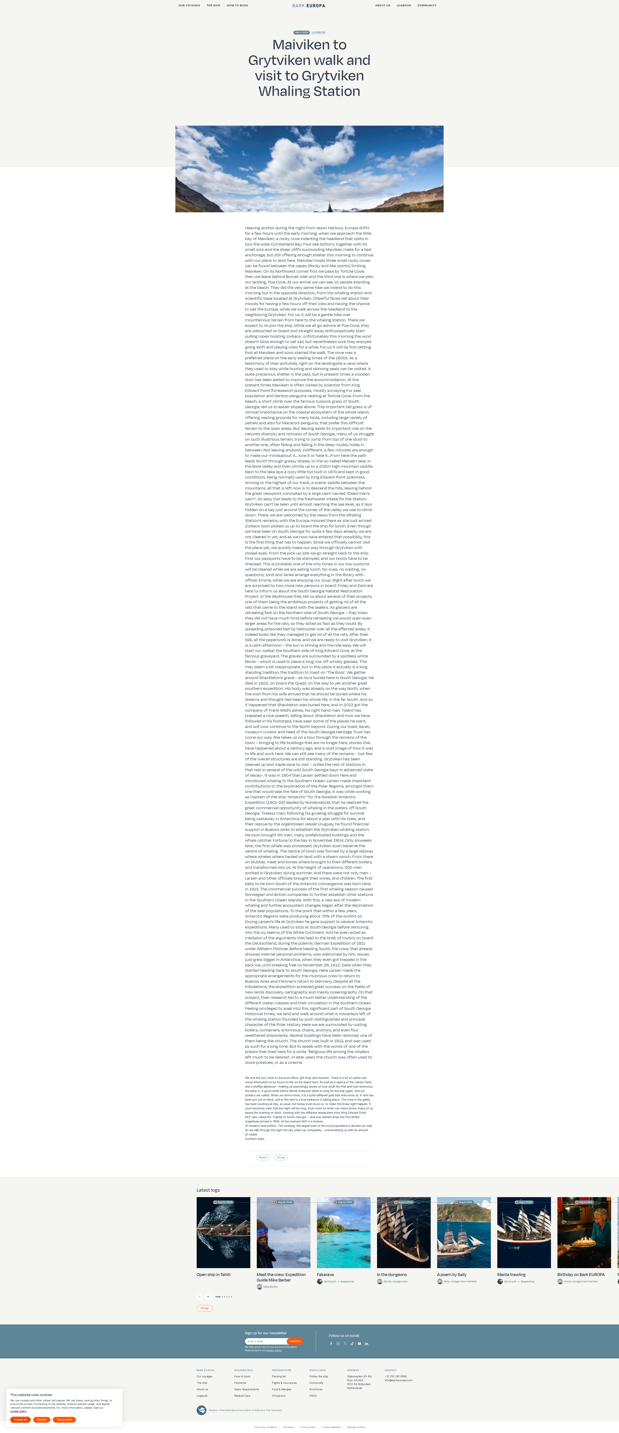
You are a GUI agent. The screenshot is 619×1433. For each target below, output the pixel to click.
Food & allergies (281, 1389)
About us (382, 5)
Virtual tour (279, 1395)
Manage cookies (356, 1427)
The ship (214, 5)
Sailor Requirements (246, 1389)
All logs (281, 1157)
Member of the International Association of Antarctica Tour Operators (245, 1410)
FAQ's (313, 1395)
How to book (237, 5)
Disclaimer (288, 1427)
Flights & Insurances (284, 1382)
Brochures (316, 1389)
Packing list (279, 1376)
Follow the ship (319, 1376)
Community (427, 5)
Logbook (404, 5)
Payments (240, 1382)
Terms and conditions (265, 1427)
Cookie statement (331, 1427)
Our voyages (189, 5)
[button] (207, 1296)
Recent (263, 1157)
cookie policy (18, 1411)
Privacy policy (308, 1427)
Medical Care (242, 1395)
